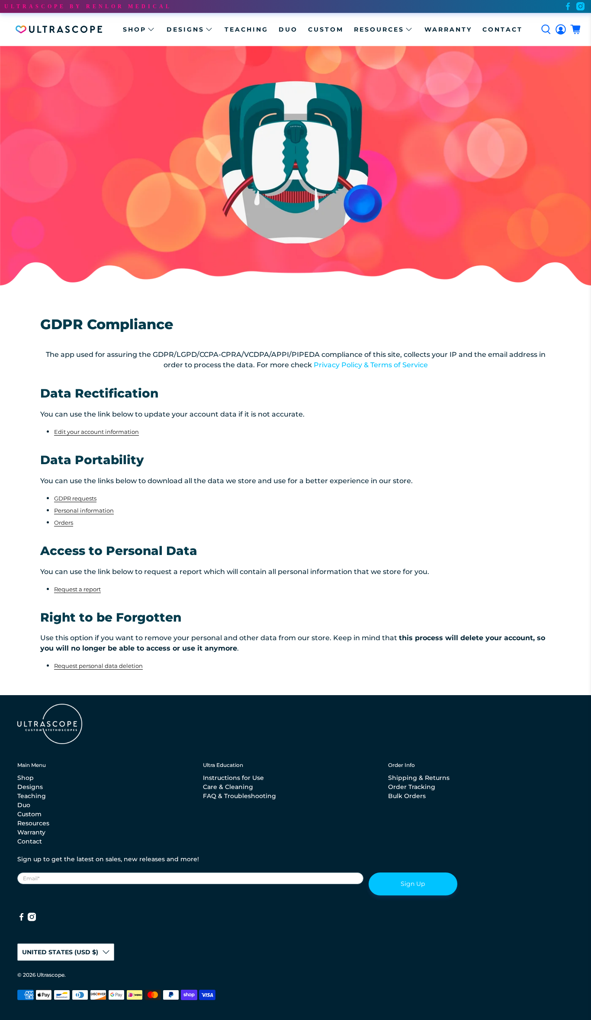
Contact (502, 29)
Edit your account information (96, 431)
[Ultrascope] (59, 29)
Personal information (84, 510)
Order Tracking (411, 787)
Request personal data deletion (98, 665)
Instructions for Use (233, 778)
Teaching (246, 29)
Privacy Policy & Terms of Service (371, 365)
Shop (134, 29)
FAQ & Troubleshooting (239, 796)
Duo (288, 29)
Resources (379, 29)
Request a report (77, 589)
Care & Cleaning (228, 787)
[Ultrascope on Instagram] (580, 6)
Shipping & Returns (419, 778)
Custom (326, 29)
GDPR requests (75, 498)
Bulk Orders (407, 796)
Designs (185, 29)
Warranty (448, 29)
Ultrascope (50, 975)
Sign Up (413, 884)
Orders (63, 522)
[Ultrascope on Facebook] (568, 6)
